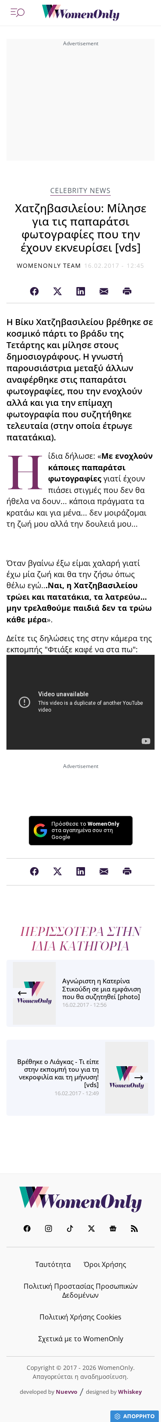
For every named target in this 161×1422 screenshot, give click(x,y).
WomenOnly (80, 1199)
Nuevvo (66, 1392)
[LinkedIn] (80, 292)
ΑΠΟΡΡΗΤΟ (139, 1416)
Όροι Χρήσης (105, 1264)
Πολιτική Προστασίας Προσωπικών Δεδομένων (81, 1290)
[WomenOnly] (80, 13)
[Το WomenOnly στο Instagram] (48, 1230)
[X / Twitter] (57, 292)
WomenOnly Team (49, 265)
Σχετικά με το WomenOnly (80, 1338)
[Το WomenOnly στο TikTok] (70, 1230)
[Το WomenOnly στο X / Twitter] (91, 1230)
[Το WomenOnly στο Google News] (113, 1230)
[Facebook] (34, 292)
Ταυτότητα (53, 1264)
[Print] (127, 292)
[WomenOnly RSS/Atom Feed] (134, 1230)
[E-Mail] (104, 292)
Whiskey (130, 1392)
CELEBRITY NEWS (80, 190)
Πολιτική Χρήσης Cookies (80, 1317)
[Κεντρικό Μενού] (17, 13)
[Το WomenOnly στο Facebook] (27, 1230)
